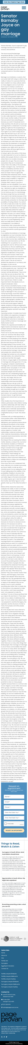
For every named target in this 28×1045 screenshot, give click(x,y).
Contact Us (4, 968)
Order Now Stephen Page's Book (14, 2)
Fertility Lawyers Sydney (8, 979)
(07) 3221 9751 (6, 1004)
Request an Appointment (14, 830)
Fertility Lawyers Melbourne (9, 976)
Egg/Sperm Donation (7, 966)
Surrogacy (4, 963)
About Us (4, 955)
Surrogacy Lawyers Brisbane (10, 981)
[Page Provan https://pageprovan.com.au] (5, 8)
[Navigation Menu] (24, 8)
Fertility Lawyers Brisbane (9, 974)
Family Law (4, 961)
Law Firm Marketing (17, 1043)
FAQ (2, 958)
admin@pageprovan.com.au (10, 1007)
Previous (2, 939)
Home (3, 953)
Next (25, 939)
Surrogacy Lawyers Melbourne (10, 984)
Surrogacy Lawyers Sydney (9, 987)
